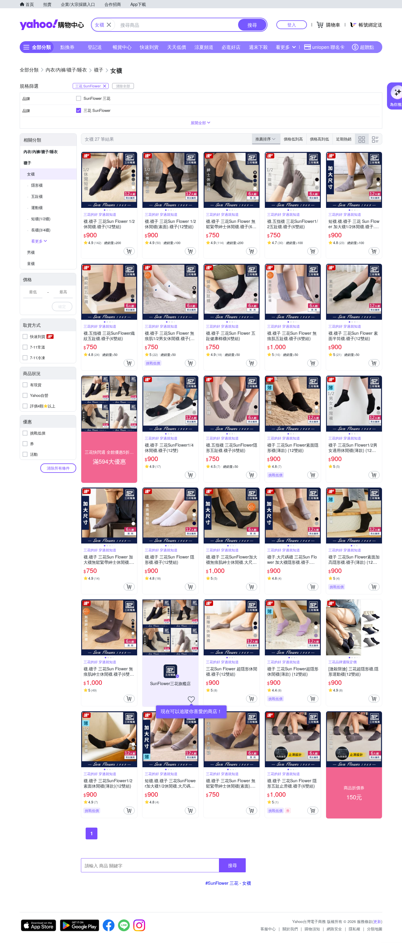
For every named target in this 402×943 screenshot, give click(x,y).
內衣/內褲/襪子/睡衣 (41, 151)
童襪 (31, 263)
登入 (291, 24)
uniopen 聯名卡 (328, 47)
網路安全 (334, 929)
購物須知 (312, 929)
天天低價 (176, 47)
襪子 (27, 162)
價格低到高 (293, 139)
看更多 (283, 47)
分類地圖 (374, 929)
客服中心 (268, 929)
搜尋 (232, 865)
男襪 (31, 252)
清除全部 (123, 85)
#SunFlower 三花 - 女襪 (228, 883)
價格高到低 (319, 139)
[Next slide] (133, 180)
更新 (377, 921)
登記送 (95, 47)
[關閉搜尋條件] (108, 24)
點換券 (67, 47)
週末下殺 (258, 47)
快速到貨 (149, 47)
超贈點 (367, 47)
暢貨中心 (122, 47)
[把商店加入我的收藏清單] (191, 699)
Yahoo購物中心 (52, 25)
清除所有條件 (58, 468)
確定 (62, 306)
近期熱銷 (343, 139)
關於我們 (290, 929)
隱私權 (354, 929)
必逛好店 (231, 47)
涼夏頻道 (204, 47)
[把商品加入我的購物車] (129, 251)
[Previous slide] (85, 180)
